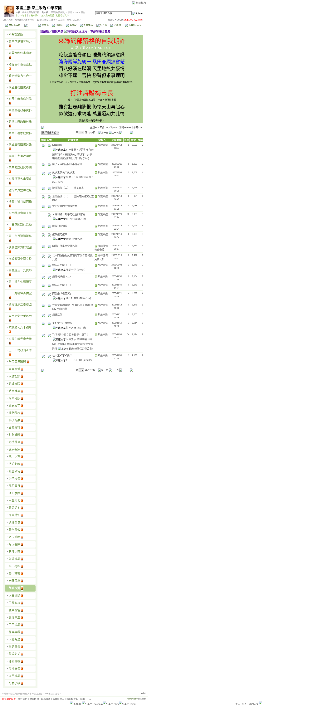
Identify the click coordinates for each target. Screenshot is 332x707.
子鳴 (70, 12)
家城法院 (14, 383)
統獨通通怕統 (59, 225)
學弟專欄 (14, 646)
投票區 (59, 25)
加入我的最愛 (47, 15)
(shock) (81, 269)
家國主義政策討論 (20, 121)
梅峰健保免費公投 (30, 12)
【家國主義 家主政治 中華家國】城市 (53, 20)
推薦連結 (88, 25)
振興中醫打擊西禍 (20, 201)
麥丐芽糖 (14, 573)
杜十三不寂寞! (74, 360)
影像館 (72, 25)
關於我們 (22, 699)
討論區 (31, 25)
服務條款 (45, 699)
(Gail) (86, 158)
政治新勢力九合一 (20, 75)
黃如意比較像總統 (62, 323)
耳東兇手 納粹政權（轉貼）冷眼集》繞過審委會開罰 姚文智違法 (72, 344)
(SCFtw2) (57, 182)
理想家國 (14, 493)
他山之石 (14, 456)
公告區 (103, 25)
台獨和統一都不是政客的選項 (68, 214)
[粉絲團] (71, 702)
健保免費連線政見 (20, 190)
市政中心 (134, 25)
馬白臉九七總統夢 (20, 281)
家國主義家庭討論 (20, 98)
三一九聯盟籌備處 (20, 293)
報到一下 (71, 269)
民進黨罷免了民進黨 (63, 172)
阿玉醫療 (14, 544)
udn (4, 20)
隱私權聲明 (72, 699)
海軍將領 (14, 515)
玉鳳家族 (14, 602)
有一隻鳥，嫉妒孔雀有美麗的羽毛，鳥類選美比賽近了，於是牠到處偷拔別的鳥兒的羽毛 (73, 154)
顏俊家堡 (14, 617)
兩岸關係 (14, 369)
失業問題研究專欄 (20, 167)
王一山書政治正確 (20, 350)
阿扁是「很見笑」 (62, 293)
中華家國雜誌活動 (20, 224)
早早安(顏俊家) (58, 12)
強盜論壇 (14, 610)
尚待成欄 (14, 478)
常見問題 (34, 699)
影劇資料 (14, 434)
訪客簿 (117, 25)
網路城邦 (141, 2)
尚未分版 (14, 398)
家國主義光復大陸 (20, 338)
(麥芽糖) (81, 327)
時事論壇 (14, 391)
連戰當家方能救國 (20, 247)
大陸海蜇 (14, 639)
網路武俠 (57, 314)
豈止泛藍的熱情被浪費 (64, 205)
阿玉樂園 (14, 537)
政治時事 (29, 20)
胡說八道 (14, 588)
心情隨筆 (14, 442)
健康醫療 (14, 449)
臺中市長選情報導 (20, 235)
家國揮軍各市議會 (20, 178)
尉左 (83, 12)
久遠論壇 (14, 558)
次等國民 (14, 595)
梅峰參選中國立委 (20, 258)
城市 (10, 20)
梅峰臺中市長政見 (20, 64)
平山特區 (14, 566)
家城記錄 (14, 376)
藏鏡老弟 (14, 654)
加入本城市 (21, 15)
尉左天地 (14, 500)
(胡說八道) (80, 218)
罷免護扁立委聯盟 (20, 304)
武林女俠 (14, 522)
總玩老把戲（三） (62, 265)
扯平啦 (70, 218)
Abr (76, 12)
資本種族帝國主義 (20, 213)
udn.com (142, 698)
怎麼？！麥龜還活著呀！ (80, 177)
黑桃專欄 (14, 668)
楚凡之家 (14, 551)
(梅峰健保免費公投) (82, 348)
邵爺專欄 (14, 661)
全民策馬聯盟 (17, 361)
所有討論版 (16, 34)
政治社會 (19, 20)
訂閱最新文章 (62, 15)
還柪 (69, 238)
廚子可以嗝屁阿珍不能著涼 (67, 164)
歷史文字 (14, 405)
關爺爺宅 (14, 507)
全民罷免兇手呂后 (20, 316)
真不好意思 (72, 298)
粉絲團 (77, 704)
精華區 (45, 25)
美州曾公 (14, 529)
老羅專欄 (14, 580)
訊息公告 (14, 471)
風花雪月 (14, 485)
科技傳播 (14, 420)
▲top (143, 693)
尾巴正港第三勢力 (20, 41)
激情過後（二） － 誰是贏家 (68, 187)
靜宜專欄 (14, 632)
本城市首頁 (14, 25)
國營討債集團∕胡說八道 (65, 245)
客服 (82, 699)
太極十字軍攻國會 (20, 156)
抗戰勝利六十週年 (20, 327)
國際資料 (14, 427)
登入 (237, 704)
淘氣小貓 (14, 683)
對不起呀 (71, 327)
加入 (244, 704)
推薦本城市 (34, 15)
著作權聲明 (58, 699)
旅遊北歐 (14, 464)
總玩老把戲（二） (62, 276)
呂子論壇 (14, 624)
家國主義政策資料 (20, 110)
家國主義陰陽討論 (20, 144)
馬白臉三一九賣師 (20, 270)
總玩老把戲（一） (62, 285)
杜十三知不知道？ (62, 355)
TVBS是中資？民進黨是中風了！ (70, 334)
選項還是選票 (59, 234)
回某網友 (57, 145)
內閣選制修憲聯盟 (20, 53)
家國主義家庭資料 (20, 133)
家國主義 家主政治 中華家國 (39, 8)
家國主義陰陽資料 (20, 87)
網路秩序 (14, 412)
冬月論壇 (14, 675)
